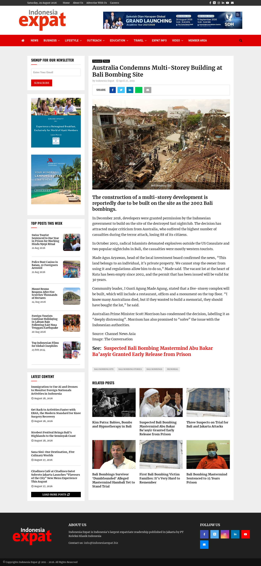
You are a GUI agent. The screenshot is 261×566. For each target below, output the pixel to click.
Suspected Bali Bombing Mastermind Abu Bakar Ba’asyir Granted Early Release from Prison (152, 351)
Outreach (94, 40)
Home (66, 2)
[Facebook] (204, 534)
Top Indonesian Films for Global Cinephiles (45, 344)
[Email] (204, 544)
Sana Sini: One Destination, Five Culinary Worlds (53, 453)
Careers (114, 2)
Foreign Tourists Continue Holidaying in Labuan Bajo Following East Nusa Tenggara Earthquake (45, 322)
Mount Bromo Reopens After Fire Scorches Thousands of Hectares (44, 293)
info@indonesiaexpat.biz (101, 543)
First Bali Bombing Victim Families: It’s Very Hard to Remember (159, 478)
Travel (138, 40)
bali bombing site (104, 369)
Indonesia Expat (105, 80)
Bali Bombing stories (130, 369)
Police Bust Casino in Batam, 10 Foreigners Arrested (45, 265)
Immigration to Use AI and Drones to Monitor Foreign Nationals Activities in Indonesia (54, 390)
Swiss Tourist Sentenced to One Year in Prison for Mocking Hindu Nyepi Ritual (45, 240)
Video (176, 40)
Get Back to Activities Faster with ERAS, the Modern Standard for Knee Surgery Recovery (56, 413)
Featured (97, 61)
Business (50, 40)
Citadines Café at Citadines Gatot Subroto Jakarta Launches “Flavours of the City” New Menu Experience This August (55, 476)
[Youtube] (245, 534)
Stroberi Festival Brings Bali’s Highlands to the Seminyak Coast (53, 434)
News (34, 40)
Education (117, 40)
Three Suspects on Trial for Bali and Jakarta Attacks (207, 424)
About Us (78, 2)
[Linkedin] (235, 534)
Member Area (197, 40)
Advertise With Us (96, 2)
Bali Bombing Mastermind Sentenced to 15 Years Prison (206, 478)
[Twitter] (214, 534)
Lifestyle (72, 40)
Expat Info (159, 40)
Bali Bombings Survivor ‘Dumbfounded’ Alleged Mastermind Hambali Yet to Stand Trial (113, 480)
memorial (172, 369)
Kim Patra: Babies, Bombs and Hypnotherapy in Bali (112, 424)
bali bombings (154, 369)
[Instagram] (225, 534)
